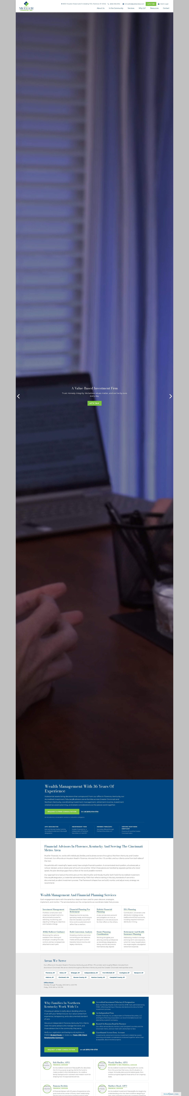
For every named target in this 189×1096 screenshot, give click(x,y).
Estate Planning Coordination (104, 933)
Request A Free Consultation (62, 811)
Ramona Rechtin (60, 1085)
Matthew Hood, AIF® (117, 1085)
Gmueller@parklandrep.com (134, 4)
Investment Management (53, 909)
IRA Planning (130, 909)
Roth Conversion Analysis (81, 931)
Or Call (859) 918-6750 (89, 811)
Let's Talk (151, 4)
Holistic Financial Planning (104, 910)
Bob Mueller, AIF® (61, 1062)
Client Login (164, 4)
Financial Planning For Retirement (80, 910)
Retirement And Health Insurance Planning (134, 933)
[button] (100, 8)
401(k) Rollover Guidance (54, 931)
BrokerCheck (56, 1035)
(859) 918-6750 (115, 4)
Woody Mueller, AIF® (118, 1062)
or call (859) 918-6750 (89, 1050)
